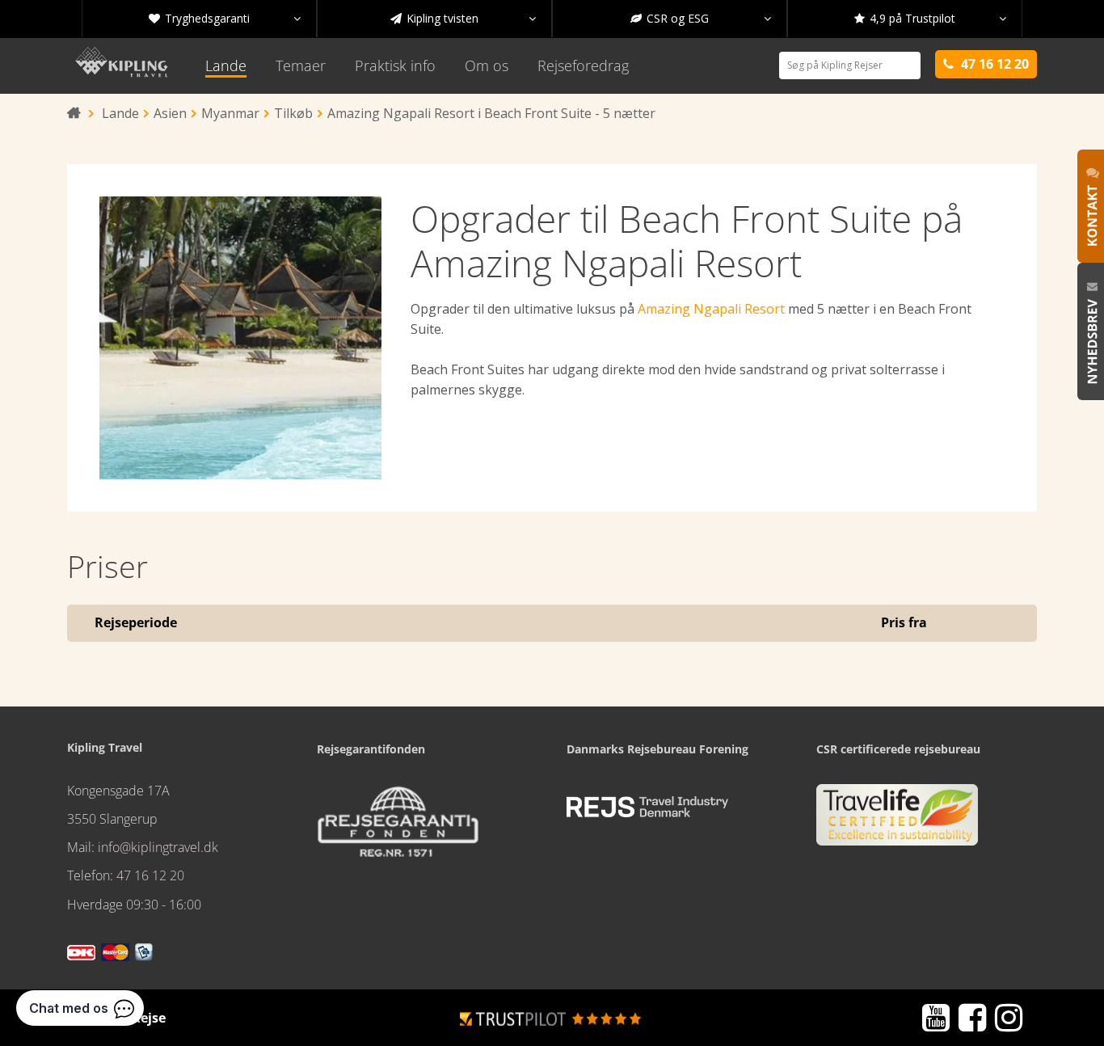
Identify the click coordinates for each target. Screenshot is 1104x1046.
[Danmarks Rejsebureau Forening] (647, 807)
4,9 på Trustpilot (930, 18)
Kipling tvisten (463, 18)
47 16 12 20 (150, 875)
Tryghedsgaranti (225, 18)
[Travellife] (897, 821)
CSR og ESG (700, 18)
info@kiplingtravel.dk (158, 847)
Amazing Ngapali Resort (711, 309)
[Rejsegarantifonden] (397, 827)
